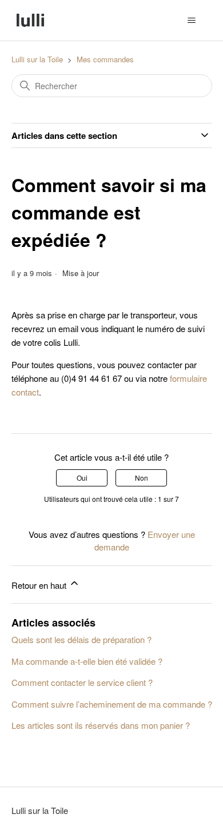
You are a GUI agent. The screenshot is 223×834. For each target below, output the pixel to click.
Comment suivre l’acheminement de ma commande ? (111, 704)
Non (141, 477)
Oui (82, 477)
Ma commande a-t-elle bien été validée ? (86, 661)
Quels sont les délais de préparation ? (81, 639)
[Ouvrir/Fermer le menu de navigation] (192, 20)
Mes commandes (105, 59)
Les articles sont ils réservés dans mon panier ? (100, 725)
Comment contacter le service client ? (82, 682)
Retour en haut (40, 585)
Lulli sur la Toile (37, 59)
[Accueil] (30, 20)
